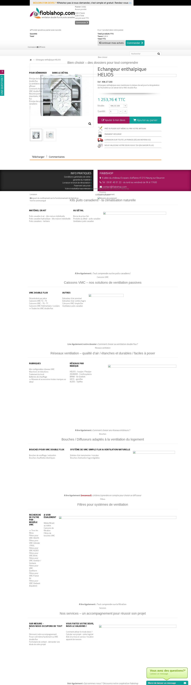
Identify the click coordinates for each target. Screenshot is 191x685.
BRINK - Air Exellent (77, 376)
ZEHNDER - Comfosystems (81, 374)
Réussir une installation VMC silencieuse (61, 85)
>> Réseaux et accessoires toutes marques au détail (47, 380)
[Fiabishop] (50, 13)
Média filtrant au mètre (49, 524)
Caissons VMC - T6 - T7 (38, 303)
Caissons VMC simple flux (72, 303)
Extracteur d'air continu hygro (74, 300)
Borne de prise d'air (81, 216)
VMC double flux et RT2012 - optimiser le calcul (60, 96)
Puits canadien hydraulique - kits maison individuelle (49, 218)
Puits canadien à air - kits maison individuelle (47, 216)
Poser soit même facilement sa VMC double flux (43, 638)
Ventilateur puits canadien (83, 221)
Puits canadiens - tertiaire (39, 221)
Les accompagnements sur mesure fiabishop (108, 188)
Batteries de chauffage (38, 376)
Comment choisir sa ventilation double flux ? (118, 344)
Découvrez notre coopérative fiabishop (120, 683)
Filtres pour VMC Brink (33, 554)
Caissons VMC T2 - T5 (38, 300)
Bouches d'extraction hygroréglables (85, 457)
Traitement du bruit (36, 374)
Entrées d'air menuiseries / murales (84, 455)
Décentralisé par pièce (38, 298)
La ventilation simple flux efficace (39, 85)
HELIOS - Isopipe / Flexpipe (80, 371)
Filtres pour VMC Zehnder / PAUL (34, 543)
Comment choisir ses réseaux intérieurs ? (111, 430)
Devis (43, 47)
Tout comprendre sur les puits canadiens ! (112, 273)
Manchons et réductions (38, 371)
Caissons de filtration (49, 529)
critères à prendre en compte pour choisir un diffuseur (117, 495)
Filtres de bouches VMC (49, 534)
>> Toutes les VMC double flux (41, 308)
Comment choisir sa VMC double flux (37, 90)
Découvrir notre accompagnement (42, 634)
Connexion (32, 47)
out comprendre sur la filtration (112, 604)
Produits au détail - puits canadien (86, 218)
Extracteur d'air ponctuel (72, 298)
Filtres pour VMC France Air (34, 576)
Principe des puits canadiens (36, 102)
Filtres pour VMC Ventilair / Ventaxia (35, 560)
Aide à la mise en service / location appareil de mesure (80, 638)
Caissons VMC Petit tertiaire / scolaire (44, 305)
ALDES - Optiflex (76, 381)
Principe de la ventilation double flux (38, 79)
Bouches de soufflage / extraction (42, 455)
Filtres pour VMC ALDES (34, 549)
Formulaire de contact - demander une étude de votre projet (44, 643)
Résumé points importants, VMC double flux (38, 96)
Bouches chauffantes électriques (42, 457)
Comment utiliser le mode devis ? (79, 631)
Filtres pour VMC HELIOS (34, 536)
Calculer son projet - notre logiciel (79, 634)
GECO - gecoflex (76, 379)
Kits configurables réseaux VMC (42, 369)
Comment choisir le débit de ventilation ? (62, 79)
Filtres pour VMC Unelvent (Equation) (34, 583)
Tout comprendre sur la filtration (61, 90)
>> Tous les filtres (33, 531)
